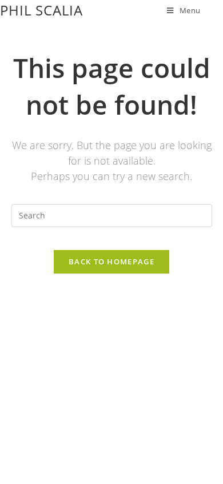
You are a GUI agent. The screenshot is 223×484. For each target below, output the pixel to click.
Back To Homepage (111, 261)
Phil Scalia (41, 10)
